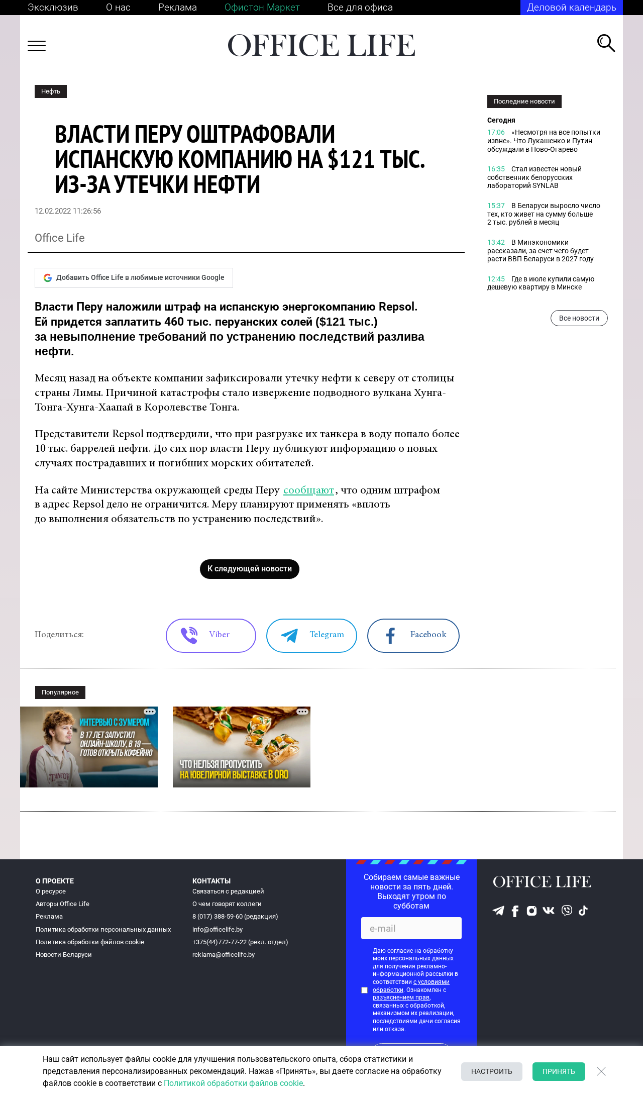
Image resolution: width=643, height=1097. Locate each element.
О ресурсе (51, 891)
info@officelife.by (217, 929)
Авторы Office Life (62, 904)
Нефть (50, 91)
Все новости (579, 318)
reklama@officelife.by (223, 954)
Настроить (491, 1071)
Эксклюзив (53, 7)
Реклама (177, 7)
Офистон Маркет (262, 7)
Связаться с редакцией (228, 891)
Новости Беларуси (64, 954)
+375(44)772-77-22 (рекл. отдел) (240, 942)
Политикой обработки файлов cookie (233, 1083)
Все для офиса (360, 7)
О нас (118, 7)
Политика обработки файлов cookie (90, 942)
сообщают (308, 490)
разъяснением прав (401, 997)
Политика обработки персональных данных (103, 929)
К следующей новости (249, 568)
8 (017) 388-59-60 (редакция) (235, 916)
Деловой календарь (571, 7)
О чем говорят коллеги (227, 904)
